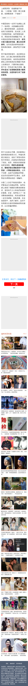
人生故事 (16, 4)
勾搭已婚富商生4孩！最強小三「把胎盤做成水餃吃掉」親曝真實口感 (13, 573)
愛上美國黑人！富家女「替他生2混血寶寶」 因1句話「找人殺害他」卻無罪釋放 (14, 391)
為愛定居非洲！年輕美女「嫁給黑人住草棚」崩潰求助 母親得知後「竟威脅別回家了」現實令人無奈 (13, 634)
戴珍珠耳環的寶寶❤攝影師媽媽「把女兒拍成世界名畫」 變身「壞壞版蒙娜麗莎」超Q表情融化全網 (13, 472)
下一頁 (14, 284)
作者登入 (4, 4)
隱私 (7, 663)
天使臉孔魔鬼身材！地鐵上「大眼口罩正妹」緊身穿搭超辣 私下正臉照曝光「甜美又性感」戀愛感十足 (13, 534)
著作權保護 (19, 663)
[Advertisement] (14, 135)
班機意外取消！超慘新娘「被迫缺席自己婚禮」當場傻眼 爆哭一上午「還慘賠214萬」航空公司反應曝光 (13, 413)
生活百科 (10, 4)
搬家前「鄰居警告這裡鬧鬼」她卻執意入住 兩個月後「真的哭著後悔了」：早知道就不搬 (13, 492)
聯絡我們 (12, 663)
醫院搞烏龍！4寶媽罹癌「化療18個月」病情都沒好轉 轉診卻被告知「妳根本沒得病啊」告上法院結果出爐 (13, 513)
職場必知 (22, 4)
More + (25, 333)
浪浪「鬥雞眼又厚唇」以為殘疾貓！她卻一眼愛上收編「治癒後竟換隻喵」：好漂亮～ (13, 593)
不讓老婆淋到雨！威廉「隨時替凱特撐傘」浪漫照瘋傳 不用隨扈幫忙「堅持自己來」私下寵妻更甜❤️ (13, 613)
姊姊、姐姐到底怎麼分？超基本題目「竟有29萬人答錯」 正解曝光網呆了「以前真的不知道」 (14, 554)
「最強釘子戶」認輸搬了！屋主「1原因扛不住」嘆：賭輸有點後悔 (13, 371)
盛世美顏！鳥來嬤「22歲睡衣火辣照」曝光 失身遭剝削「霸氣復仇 (14, 452)
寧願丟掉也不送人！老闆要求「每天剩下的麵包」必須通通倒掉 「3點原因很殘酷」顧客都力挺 (13, 352)
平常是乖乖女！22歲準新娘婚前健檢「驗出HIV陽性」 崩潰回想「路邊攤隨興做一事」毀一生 (13, 433)
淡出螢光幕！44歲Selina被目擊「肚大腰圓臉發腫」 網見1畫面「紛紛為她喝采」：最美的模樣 (13, 654)
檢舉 (14, 17)
